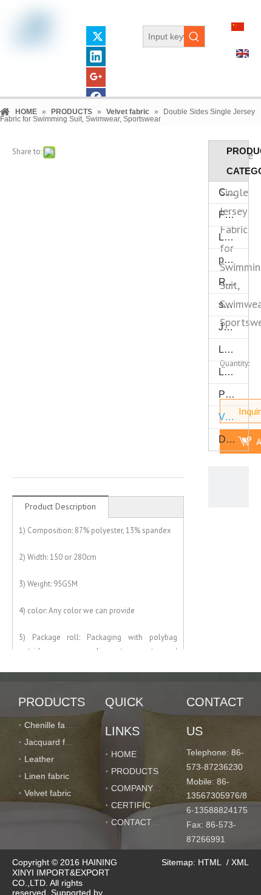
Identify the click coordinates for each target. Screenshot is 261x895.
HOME (124, 754)
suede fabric (234, 304)
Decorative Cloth (234, 439)
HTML (210, 862)
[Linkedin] (96, 56)
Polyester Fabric (234, 394)
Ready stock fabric (234, 282)
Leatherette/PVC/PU (234, 237)
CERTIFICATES (141, 805)
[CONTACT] (228, 487)
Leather (234, 349)
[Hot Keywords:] (194, 36)
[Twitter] (96, 36)
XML (240, 862)
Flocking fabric (234, 214)
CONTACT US (138, 822)
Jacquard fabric (234, 327)
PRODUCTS (134, 771)
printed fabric (234, 259)
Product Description (60, 506)
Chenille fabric (234, 192)
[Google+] (96, 77)
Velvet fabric (234, 417)
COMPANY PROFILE (151, 788)
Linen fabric (234, 372)
